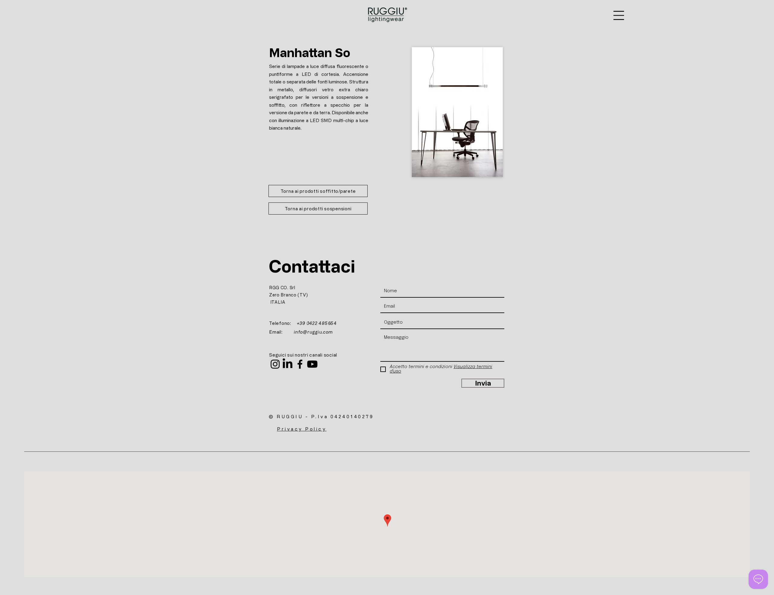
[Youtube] (312, 364)
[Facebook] (300, 364)
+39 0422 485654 (317, 323)
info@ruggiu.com (313, 332)
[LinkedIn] (287, 364)
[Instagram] (275, 364)
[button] (618, 15)
